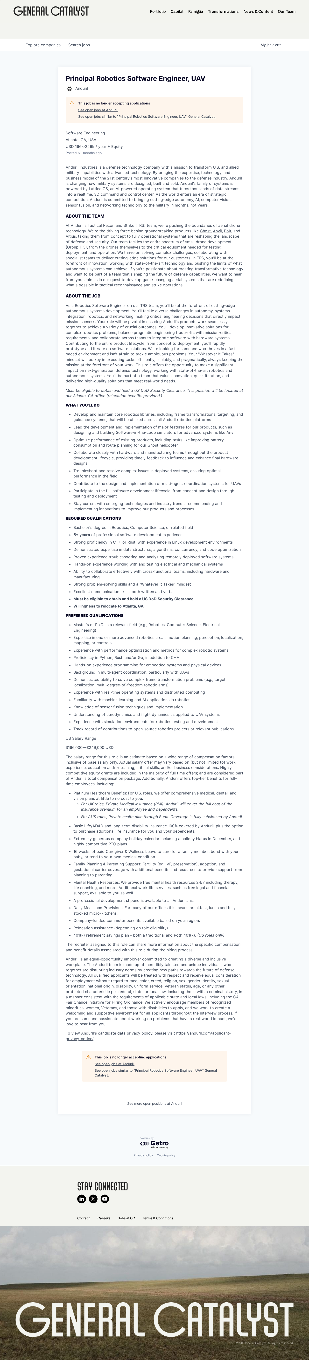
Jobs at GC (126, 1218)
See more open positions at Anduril (154, 1103)
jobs (79, 44)
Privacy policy (143, 1155)
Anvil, (218, 230)
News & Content (258, 11)
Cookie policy (166, 1155)
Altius (71, 236)
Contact (83, 1218)
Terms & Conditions (158, 1218)
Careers (104, 1218)
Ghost (205, 230)
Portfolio (158, 11)
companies (43, 44)
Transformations (223, 11)
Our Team (286, 11)
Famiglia (195, 11)
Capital (177, 11)
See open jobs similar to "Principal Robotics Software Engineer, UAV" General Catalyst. (147, 116)
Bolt (227, 230)
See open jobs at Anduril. (98, 110)
